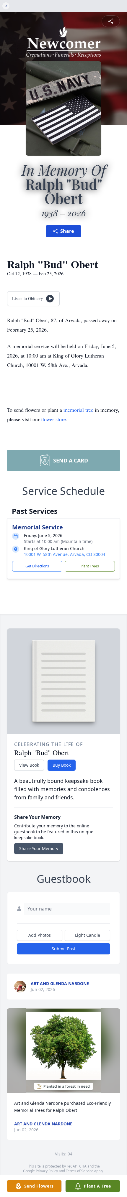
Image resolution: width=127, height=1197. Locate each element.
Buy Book (62, 765)
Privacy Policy (47, 1170)
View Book (29, 765)
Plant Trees (90, 566)
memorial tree (78, 409)
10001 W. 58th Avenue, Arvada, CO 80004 (64, 554)
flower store (53, 419)
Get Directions (37, 566)
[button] (63, 1050)
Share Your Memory (38, 848)
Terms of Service (79, 1170)
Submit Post (63, 948)
